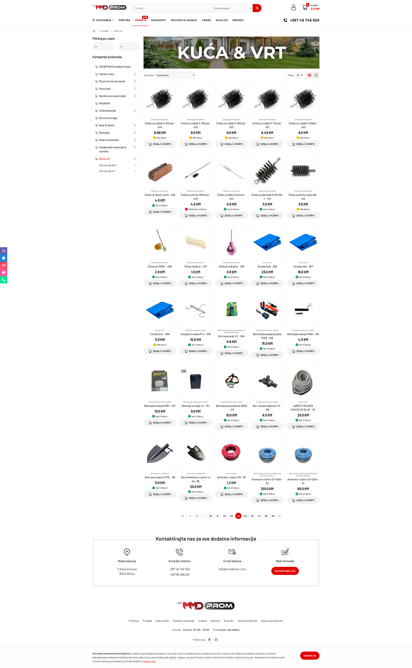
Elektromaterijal (109, 139)
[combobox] (232, 8)
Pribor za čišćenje (159, 191)
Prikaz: (291, 75)
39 (273, 515)
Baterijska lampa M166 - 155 (303, 334)
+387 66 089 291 (179, 574)
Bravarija (104, 132)
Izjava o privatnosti (272, 620)
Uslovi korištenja (247, 620)
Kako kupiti (158, 20)
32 (224, 515)
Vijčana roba (106, 74)
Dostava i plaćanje (184, 20)
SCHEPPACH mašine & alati (115, 66)
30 (210, 515)
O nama (206, 20)
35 (245, 515)
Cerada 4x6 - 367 (303, 266)
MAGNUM (104, 103)
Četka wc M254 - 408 (160, 266)
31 (217, 515)
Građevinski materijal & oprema (112, 149)
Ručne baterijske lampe (267, 330)
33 (231, 515)
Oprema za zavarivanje (112, 95)
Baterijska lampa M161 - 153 (159, 405)
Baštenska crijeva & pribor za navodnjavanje (231, 331)
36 (252, 515)
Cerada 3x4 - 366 (160, 334)
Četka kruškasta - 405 (231, 266)
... (204, 515)
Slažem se (310, 655)
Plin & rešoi (231, 473)
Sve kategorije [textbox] (221, 8)
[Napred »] (280, 516)
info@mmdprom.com (232, 569)
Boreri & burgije (108, 117)
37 (259, 515)
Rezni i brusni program (112, 81)
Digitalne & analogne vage (195, 402)
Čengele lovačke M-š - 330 (196, 334)
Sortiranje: (149, 75)
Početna (124, 20)
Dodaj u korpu (162, 143)
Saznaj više (149, 661)
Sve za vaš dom (108, 165)
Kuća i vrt (118, 30)
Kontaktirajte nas (285, 570)
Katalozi (222, 20)
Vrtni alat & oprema (160, 473)
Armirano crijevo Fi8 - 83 (231, 477)
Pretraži (257, 8)
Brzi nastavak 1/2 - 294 (231, 336)
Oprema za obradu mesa (195, 330)
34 (238, 515)
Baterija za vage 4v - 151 (195, 405)
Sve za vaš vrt (107, 170)
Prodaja (141, 19)
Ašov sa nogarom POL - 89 (160, 477)
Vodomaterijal (107, 110)
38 (266, 515)
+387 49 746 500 (304, 20)
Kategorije (104, 20)
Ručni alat (105, 88)
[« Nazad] (183, 516)
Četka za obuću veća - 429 (160, 194)
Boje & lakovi (106, 125)
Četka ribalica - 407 (195, 266)
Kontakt (238, 20)
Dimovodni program (160, 120)
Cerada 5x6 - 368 (267, 266)
